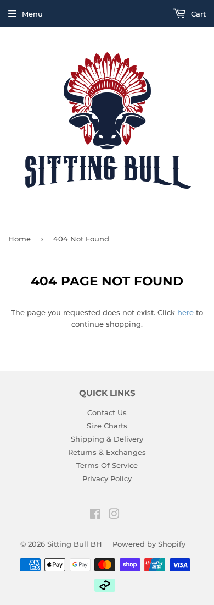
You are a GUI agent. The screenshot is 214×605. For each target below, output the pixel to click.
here (185, 312)
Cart (197, 13)
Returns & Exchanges (107, 452)
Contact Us (107, 412)
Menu (32, 13)
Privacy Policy (107, 478)
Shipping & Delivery (107, 439)
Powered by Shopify (148, 544)
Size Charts (107, 425)
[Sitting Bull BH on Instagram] (114, 515)
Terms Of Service (107, 465)
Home (19, 238)
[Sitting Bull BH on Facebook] (95, 515)
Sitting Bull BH (74, 544)
